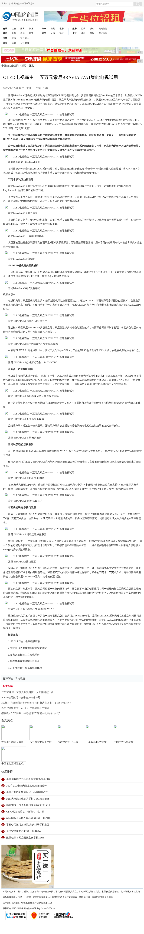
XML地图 (25, 903)
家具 (53, 28)
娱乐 (31, 28)
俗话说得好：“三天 (68, 742)
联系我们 (16, 903)
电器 (62, 28)
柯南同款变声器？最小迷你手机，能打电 (28, 818)
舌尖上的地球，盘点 (12, 742)
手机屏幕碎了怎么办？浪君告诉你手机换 (28, 779)
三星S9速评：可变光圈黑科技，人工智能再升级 (27, 692)
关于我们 (7, 903)
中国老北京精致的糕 (12, 763)
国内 (22, 28)
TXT (50, 903)
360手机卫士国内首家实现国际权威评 (26, 785)
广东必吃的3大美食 (96, 742)
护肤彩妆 (24, 38)
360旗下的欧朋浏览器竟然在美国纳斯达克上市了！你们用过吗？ (36, 703)
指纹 (62, 33)
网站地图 (43, 903)
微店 (92, 28)
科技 (31, 33)
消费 (5, 38)
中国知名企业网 (10, 65)
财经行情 (103, 33)
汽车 (44, 28)
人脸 (53, 33)
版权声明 (34, 903)
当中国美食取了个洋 (41, 742)
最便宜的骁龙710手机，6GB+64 (23, 831)
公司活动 (24, 43)
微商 (5, 43)
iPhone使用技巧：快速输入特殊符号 (20, 697)
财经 (5, 33)
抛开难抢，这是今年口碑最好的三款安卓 (28, 805)
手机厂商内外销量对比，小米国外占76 (27, 792)
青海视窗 (20, 678)
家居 (74, 28)
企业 (74, 33)
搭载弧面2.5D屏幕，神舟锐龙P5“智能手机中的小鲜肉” (30, 713)
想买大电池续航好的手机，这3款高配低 (27, 798)
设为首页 (5, 3)
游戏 (83, 28)
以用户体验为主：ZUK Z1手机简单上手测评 (25, 708)
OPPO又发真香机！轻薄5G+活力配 (25, 811)
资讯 (5, 28)
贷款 (92, 33)
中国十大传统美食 (123, 742)
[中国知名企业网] (19, 13)
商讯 (83, 33)
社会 (14, 28)
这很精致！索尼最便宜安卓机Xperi (25, 837)
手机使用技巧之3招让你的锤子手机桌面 (27, 824)
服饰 (14, 38)
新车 (14, 33)
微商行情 (103, 28)
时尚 (44, 33)
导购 (22, 33)
